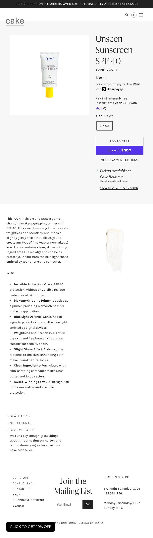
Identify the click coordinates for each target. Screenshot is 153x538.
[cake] (15, 21)
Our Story (21, 478)
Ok (88, 504)
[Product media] (115, 249)
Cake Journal (23, 483)
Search (18, 505)
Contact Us (21, 489)
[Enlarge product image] (49, 75)
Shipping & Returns (28, 500)
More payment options (119, 160)
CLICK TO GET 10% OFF (30, 526)
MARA (99, 522)
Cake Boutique (111, 177)
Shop (16, 494)
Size (99, 116)
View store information (119, 188)
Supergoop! (106, 69)
